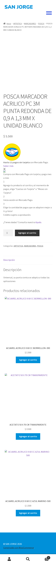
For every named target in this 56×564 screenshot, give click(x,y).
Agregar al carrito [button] (28, 359)
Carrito (43, 557)
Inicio (9, 23)
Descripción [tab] (9, 259)
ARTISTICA (17, 23)
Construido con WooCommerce (18, 547)
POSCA (41, 23)
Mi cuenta (9, 559)
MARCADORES (30, 23)
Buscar (28, 559)
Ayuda (38, 222)
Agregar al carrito (27, 232)
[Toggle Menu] (49, 13)
